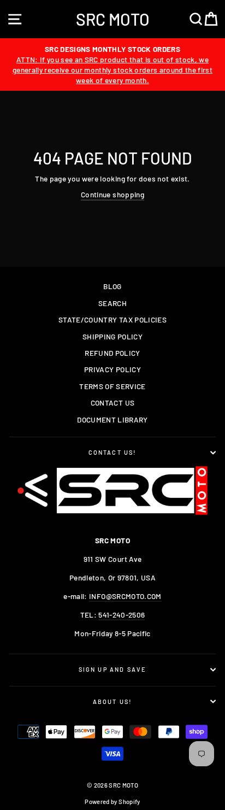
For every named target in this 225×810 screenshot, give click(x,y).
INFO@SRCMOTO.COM (125, 596)
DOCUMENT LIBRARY (112, 419)
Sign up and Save (113, 669)
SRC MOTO (113, 19)
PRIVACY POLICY (112, 369)
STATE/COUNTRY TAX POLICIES (112, 319)
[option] (112, 64)
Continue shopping (112, 194)
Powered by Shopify (112, 801)
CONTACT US (112, 402)
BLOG (112, 286)
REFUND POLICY (112, 352)
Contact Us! (112, 452)
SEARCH (112, 303)
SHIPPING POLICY (112, 336)
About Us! (113, 701)
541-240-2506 (121, 614)
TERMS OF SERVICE (112, 386)
